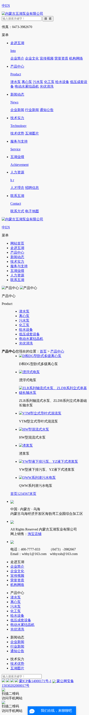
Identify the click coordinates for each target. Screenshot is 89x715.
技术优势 (17, 133)
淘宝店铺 (34, 534)
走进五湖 (17, 248)
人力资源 (17, 275)
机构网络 (76, 58)
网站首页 (17, 243)
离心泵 (27, 82)
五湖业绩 (17, 271)
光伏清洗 (47, 86)
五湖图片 (32, 133)
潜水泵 (15, 82)
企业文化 (32, 58)
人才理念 (17, 188)
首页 (43, 351)
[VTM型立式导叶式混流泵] (40, 413)
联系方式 (17, 211)
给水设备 (62, 82)
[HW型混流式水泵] (34, 429)
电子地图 (32, 211)
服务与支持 (19, 266)
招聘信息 (32, 188)
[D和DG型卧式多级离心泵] (40, 356)
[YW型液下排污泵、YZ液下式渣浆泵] (48, 461)
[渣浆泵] (26, 445)
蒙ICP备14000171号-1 (35, 681)
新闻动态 (17, 257)
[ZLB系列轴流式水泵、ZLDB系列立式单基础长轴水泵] (53, 392)
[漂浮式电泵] (29, 372)
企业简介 (17, 58)
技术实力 (17, 261)
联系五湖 (17, 280)
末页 (32, 494)
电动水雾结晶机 (27, 86)
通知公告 (47, 110)
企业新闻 (17, 110)
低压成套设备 (29, 334)
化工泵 (49, 82)
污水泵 (38, 82)
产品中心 (17, 252)
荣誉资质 (61, 58)
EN (7, 5)
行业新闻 (32, 110)
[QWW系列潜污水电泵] (37, 477)
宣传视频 (47, 58)
